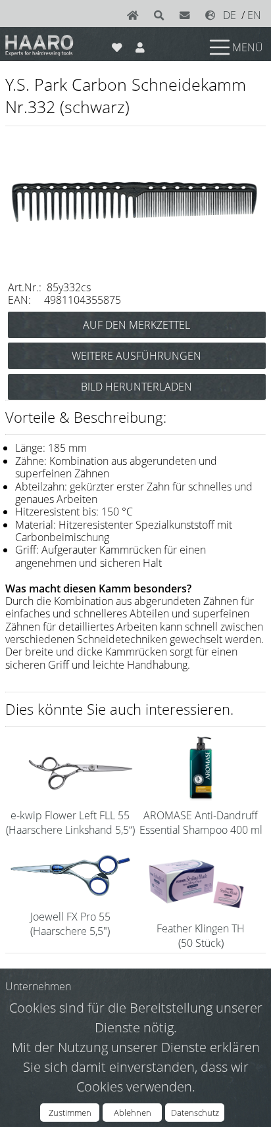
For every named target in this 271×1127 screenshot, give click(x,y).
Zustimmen (70, 1112)
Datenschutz (195, 1112)
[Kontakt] (187, 15)
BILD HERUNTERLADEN (136, 386)
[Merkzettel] (116, 45)
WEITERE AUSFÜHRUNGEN (136, 355)
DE (229, 15)
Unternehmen (38, 986)
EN (254, 15)
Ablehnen (132, 1112)
